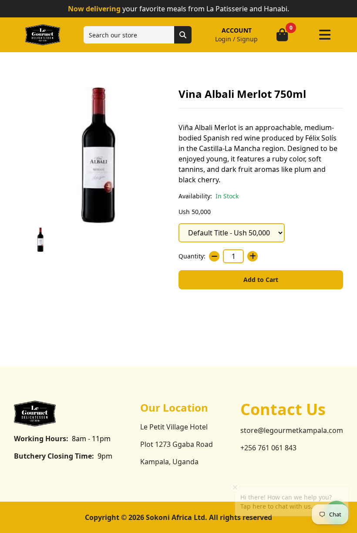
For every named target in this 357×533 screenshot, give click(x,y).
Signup (247, 39)
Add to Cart (260, 279)
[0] (282, 35)
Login (223, 39)
